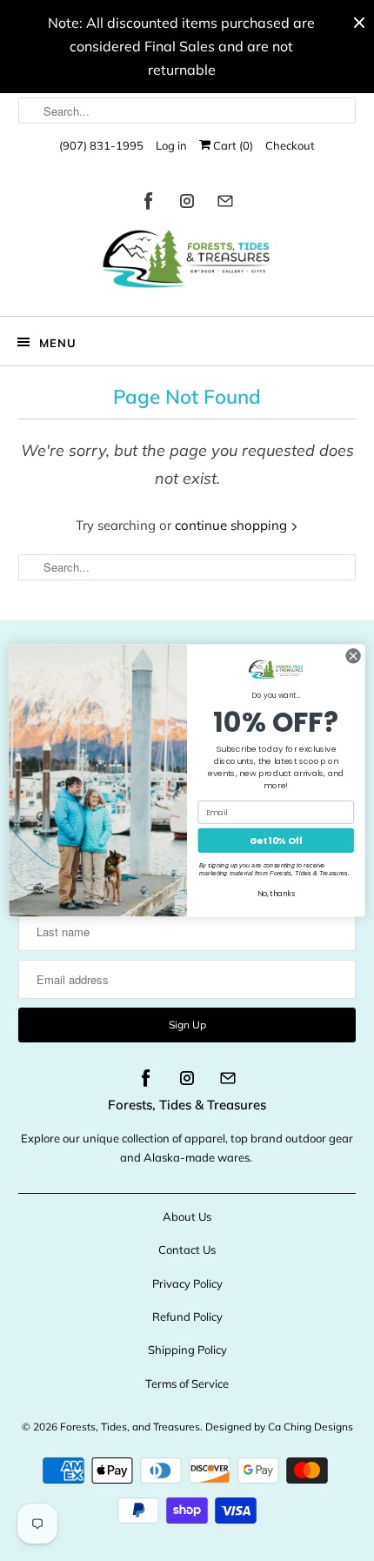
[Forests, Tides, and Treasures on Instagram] (187, 204)
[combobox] (187, 110)
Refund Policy (187, 1316)
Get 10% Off (276, 840)
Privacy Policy (187, 1283)
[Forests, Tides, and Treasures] (187, 263)
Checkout (290, 145)
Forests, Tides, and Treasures (130, 1426)
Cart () (231, 145)
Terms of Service (187, 1383)
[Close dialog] (353, 656)
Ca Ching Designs (310, 1426)
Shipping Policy (187, 1350)
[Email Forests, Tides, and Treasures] (225, 204)
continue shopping (233, 525)
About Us (187, 1216)
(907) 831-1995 (101, 145)
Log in (171, 145)
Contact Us (187, 1249)
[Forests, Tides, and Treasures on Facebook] (149, 204)
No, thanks (276, 894)
